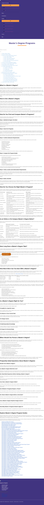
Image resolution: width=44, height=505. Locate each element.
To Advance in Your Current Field (9, 68)
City (5, 10)
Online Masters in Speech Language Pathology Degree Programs (12, 464)
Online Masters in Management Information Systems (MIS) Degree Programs (13, 451)
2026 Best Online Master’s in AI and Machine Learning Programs (11, 422)
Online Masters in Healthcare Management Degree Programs (11, 445)
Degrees (3, 18)
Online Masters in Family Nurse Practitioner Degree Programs (11, 442)
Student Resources (5, 494)
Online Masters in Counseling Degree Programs (9, 435)
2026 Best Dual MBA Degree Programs (8, 421)
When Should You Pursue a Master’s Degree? (8, 72)
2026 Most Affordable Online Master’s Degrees (9, 424)
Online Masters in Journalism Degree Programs (9, 448)
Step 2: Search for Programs (8, 57)
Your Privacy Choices (16, 501)
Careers (3, 34)
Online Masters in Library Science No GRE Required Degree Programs (12, 450)
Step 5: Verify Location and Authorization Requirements (11, 60)
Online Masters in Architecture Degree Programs (9, 432)
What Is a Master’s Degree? (6, 53)
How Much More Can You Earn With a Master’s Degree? (10, 65)
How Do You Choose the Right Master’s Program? (9, 62)
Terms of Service (21, 501)
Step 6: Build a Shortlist (7, 61)
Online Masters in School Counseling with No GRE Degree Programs (12, 461)
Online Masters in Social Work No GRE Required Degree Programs (12, 463)
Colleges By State (4, 495)
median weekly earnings (19, 273)
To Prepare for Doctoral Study (8, 71)
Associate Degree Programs (9, 23)
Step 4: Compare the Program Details (9, 59)
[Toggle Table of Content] (0, 51)
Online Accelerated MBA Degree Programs (8, 428)
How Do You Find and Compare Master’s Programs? (9, 55)
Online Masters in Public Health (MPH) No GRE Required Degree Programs (13, 458)
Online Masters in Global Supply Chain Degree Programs (10, 443)
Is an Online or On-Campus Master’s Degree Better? (9, 63)
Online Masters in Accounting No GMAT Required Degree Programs (12, 431)
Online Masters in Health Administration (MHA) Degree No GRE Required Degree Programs (16, 444)
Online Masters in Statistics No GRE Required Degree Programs (11, 466)
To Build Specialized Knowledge (9, 70)
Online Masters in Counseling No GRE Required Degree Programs (12, 436)
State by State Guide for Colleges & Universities (12, 7)
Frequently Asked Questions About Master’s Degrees (10, 73)
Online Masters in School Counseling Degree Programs (10, 460)
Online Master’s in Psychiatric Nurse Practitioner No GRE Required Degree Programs (15, 430)
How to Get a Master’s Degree (6, 54)
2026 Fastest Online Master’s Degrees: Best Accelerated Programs (12, 423)
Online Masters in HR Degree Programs (8, 446)
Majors (3, 13)
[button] (9, 3)
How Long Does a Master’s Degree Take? (8, 64)
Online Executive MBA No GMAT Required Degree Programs (11, 429)
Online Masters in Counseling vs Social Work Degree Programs (11, 437)
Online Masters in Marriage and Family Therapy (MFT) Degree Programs (13, 452)
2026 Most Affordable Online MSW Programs (8, 425)
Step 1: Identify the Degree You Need (9, 56)
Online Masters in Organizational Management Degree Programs (11, 454)
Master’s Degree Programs (9, 28)
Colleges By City (4, 496)
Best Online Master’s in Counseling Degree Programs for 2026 (11, 426)
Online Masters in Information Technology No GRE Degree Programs (12, 447)
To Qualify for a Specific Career (8, 67)
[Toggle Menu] (10, 5)
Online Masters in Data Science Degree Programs (9, 439)
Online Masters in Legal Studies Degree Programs (9, 449)
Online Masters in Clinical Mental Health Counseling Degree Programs (12, 433)
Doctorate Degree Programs (9, 31)
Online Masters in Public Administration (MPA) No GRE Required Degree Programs (14, 457)
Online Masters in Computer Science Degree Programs (10, 434)
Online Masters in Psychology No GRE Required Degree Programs (12, 456)
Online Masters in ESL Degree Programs (8, 441)
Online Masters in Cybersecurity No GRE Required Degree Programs (12, 438)
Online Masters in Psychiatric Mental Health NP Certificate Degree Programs (13, 455)
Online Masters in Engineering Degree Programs (9, 440)
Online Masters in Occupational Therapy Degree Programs (11, 453)
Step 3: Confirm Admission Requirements (10, 58)
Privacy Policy (11, 501)
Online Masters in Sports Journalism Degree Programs (10, 465)
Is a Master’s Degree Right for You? (7, 66)
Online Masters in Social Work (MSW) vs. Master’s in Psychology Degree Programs (14, 462)
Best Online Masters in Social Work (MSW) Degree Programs (11, 427)
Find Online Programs (5, 254)
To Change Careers (7, 69)
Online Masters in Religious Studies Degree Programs (10, 459)
